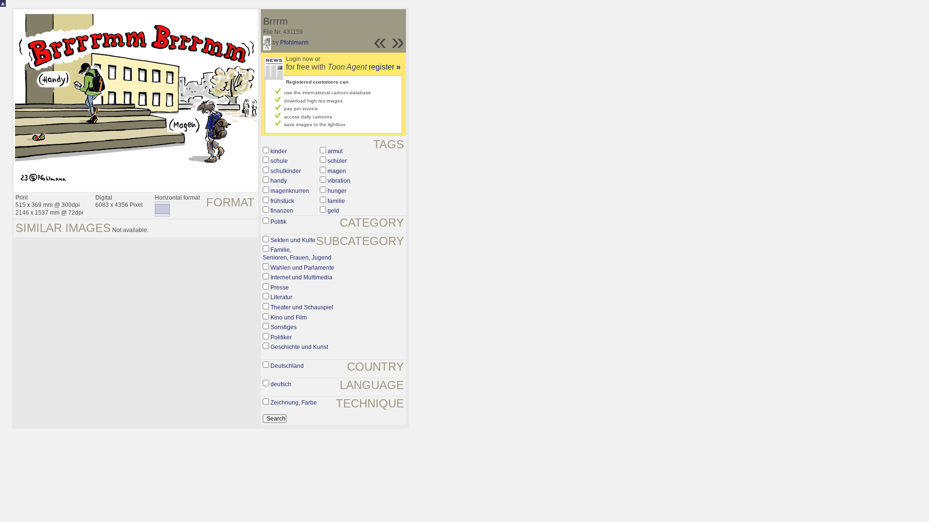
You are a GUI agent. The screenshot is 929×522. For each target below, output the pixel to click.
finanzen (281, 210)
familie (336, 201)
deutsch (280, 384)
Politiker (281, 337)
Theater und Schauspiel (301, 307)
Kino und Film (288, 317)
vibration (339, 180)
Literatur (281, 297)
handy (278, 180)
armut (335, 151)
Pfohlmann (294, 42)
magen (337, 171)
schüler (337, 161)
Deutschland (287, 365)
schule (279, 161)
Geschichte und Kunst (299, 347)
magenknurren (289, 191)
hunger (337, 191)
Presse (279, 287)
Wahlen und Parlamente (302, 267)
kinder (278, 151)
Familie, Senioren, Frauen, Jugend (297, 253)
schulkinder (285, 171)
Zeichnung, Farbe (293, 402)
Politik (278, 221)
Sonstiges (283, 327)
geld (333, 210)
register (385, 67)
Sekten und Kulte (292, 240)
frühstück (282, 201)
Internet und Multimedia (301, 277)
